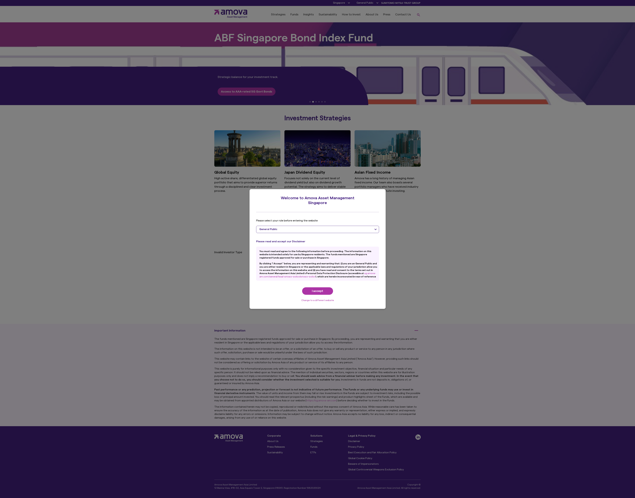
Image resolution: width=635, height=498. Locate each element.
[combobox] (317, 229)
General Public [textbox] (268, 229)
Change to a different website (317, 300)
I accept (317, 290)
